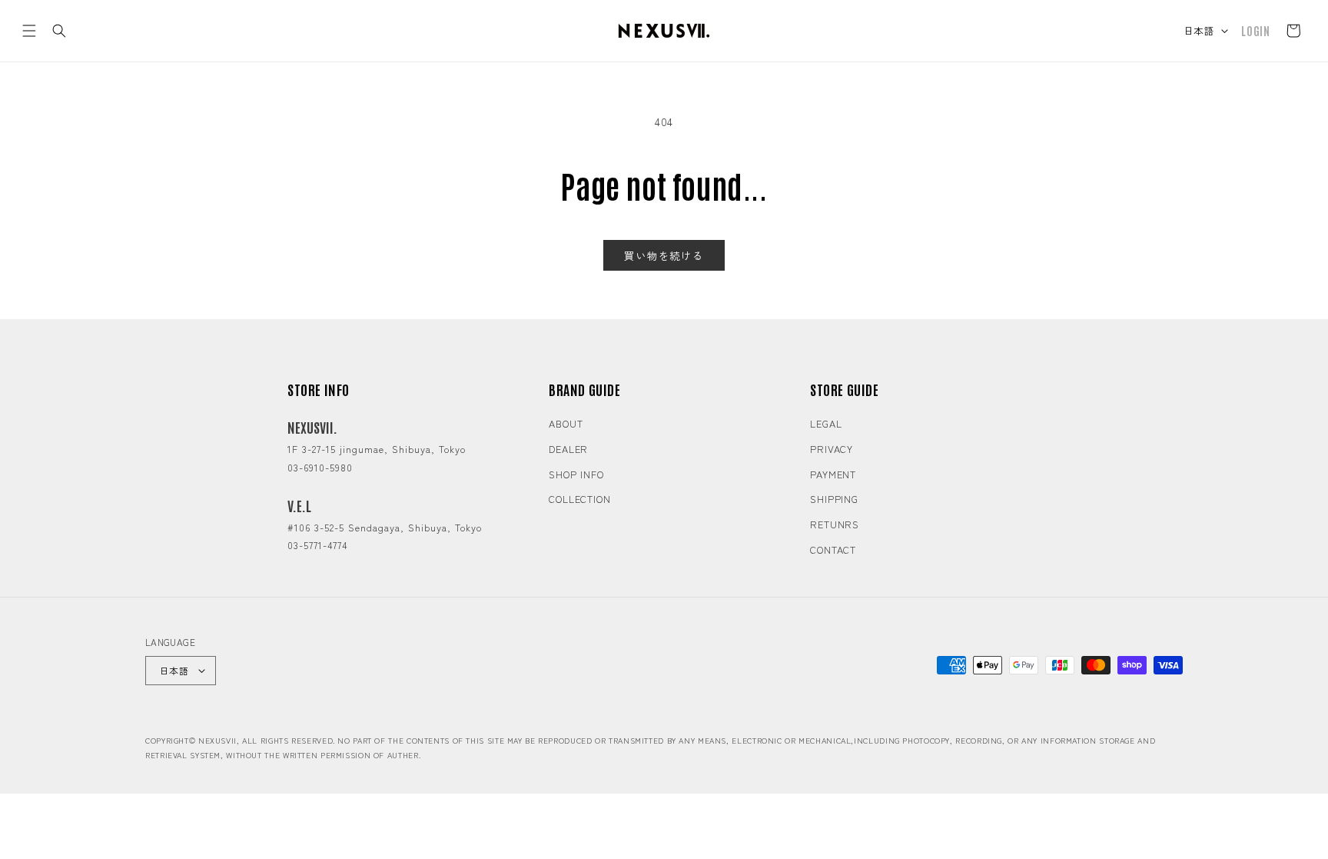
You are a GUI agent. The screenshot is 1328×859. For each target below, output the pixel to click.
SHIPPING (834, 498)
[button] (29, 30)
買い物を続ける (664, 255)
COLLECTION (580, 498)
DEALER (568, 448)
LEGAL (826, 423)
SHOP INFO (576, 474)
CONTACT (833, 549)
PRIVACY (831, 448)
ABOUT (566, 423)
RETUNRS (834, 524)
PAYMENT (833, 474)
